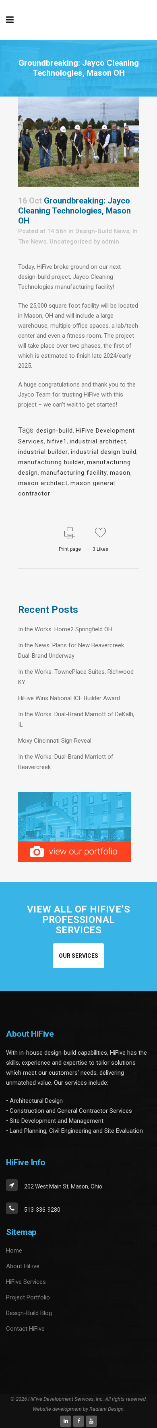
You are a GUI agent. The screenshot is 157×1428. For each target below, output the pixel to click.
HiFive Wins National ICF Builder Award (69, 698)
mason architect (43, 483)
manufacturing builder (51, 462)
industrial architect (98, 441)
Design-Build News (102, 231)
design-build (54, 430)
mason (120, 472)
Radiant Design (106, 1409)
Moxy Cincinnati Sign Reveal (54, 740)
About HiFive (22, 1266)
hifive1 (57, 441)
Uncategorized (71, 241)
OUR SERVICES (78, 956)
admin (110, 241)
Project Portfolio (28, 1297)
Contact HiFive (25, 1328)
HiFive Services (26, 1281)
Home (14, 1250)
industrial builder (43, 451)
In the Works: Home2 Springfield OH (65, 629)
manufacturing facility (74, 472)
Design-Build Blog (29, 1313)
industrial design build (103, 451)
